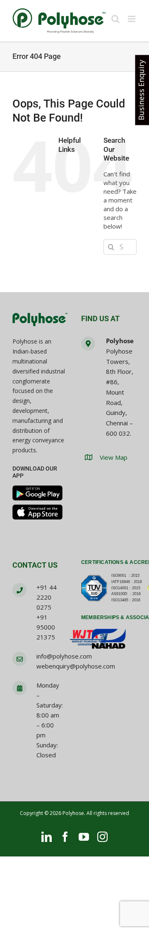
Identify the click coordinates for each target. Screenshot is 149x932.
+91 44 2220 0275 (46, 597)
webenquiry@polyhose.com (75, 666)
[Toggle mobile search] (115, 19)
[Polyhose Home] (40, 320)
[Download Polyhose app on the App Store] (37, 512)
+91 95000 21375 (45, 627)
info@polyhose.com (64, 656)
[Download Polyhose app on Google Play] (37, 493)
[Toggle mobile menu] (132, 19)
